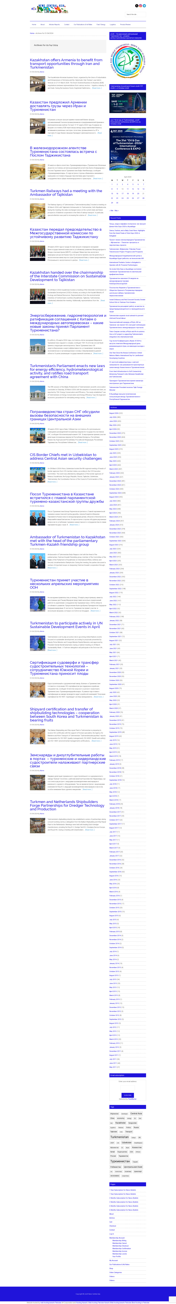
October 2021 (114, 632)
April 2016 (113, 888)
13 (138, 189)
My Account (113, 1260)
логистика (118, 1171)
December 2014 (115, 936)
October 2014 (114, 944)
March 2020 (113, 708)
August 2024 (113, 497)
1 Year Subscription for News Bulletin (122, 1190)
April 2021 (113, 656)
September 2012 (115, 1019)
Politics (128, 1127)
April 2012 (113, 1035)
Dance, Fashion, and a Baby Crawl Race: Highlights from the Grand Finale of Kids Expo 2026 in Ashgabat (127, 233)
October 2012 (114, 1015)
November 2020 (115, 676)
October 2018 (114, 776)
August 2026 (113, 413)
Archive (112, 1218)
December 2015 (115, 900)
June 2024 (113, 505)
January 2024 (114, 525)
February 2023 (114, 569)
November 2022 (115, 581)
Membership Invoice (119, 1251)
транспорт (138, 1171)
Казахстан (137, 1147)
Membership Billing (119, 1241)
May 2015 (113, 924)
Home (32, 33)
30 (117, 203)
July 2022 (112, 597)
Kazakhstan (121, 1123)
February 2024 (114, 521)
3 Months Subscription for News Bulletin (123, 1198)
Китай (112, 1152)
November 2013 (115, 967)
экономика (114, 1176)
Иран (127, 1147)
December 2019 (115, 720)
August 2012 (113, 1023)
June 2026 (113, 421)
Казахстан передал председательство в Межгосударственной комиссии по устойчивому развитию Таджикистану (66, 233)
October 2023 (114, 537)
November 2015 (115, 904)
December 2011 (115, 1051)
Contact (112, 1230)
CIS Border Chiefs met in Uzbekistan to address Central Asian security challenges (66, 456)
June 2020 (113, 696)
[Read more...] (97, 88)
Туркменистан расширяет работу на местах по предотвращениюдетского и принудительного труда (127, 309)
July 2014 (112, 951)
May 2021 (113, 652)
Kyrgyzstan (133, 1123)
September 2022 (115, 589)
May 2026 (113, 425)
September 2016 (115, 872)
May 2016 (113, 884)
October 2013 (114, 971)
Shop (111, 1268)
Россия (113, 1156)
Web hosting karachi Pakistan (120, 1303)
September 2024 (115, 493)
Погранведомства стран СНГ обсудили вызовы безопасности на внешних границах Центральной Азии (65, 415)
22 (112, 198)
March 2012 (113, 1039)
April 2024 (113, 513)
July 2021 (112, 644)
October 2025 (114, 441)
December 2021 (115, 625)
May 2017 (113, 840)
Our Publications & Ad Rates (119, 1264)
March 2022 (113, 613)
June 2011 (113, 1063)
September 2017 (115, 824)
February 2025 (114, 473)
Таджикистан (123, 1156)
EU (135, 1118)
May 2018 (113, 792)
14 (143, 189)
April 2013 (113, 991)
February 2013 (114, 999)
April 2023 (113, 561)
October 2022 (114, 585)
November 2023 (115, 533)
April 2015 (113, 928)
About (111, 1214)
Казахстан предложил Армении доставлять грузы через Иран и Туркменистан (58, 106)
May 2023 (113, 557)
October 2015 (114, 908)
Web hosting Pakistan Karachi (99, 1303)
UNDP (112, 1143)
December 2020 (115, 672)
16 (117, 194)
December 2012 (115, 1007)
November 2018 (115, 772)
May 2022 (113, 605)
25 (128, 198)
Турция (135, 1162)
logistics (113, 1127)
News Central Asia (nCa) (49, 8)
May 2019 (113, 748)
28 (143, 198)
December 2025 (115, 433)
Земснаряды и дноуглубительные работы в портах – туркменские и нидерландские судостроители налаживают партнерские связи (68, 760)
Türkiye (134, 1137)
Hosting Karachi (81, 1303)
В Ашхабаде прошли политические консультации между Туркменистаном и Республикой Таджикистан (124, 396)
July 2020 (112, 692)
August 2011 (113, 1055)
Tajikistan (113, 1132)
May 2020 (113, 700)
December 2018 (115, 768)
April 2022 (113, 609)
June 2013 (113, 983)
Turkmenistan (119, 1137)
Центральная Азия (133, 1167)
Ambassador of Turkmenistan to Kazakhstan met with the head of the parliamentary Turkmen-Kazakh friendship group (67, 540)
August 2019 (113, 736)
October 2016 (114, 868)
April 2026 (113, 429)
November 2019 (115, 724)
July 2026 (112, 417)
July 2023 (112, 549)
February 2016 (114, 896)
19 (133, 194)
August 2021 (113, 640)
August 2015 (113, 916)
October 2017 (114, 820)
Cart (110, 1222)
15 (112, 194)
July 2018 (112, 784)
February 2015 (114, 932)
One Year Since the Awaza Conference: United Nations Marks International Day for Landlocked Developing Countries (126, 355)
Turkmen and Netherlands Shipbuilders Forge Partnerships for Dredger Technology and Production (67, 805)
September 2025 (115, 445)
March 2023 (113, 565)
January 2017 (114, 856)
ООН (131, 1152)
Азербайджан (138, 1143)
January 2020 (114, 716)
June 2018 (113, 788)
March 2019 (113, 756)
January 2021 (114, 668)
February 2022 (114, 617)
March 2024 (113, 517)
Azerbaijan (125, 1114)
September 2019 (115, 732)
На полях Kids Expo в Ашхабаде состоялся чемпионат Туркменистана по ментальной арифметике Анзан (125, 271)
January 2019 (114, 764)
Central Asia (136, 1113)
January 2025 (114, 477)
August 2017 (113, 828)
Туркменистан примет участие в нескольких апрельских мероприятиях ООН (64, 584)
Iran (111, 1123)
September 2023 (115, 541)
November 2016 (115, 864)
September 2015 (115, 912)
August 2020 (113, 688)
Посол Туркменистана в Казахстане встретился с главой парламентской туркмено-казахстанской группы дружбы (67, 498)
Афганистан (114, 1147)
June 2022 (113, 601)
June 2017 (113, 836)
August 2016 (113, 876)
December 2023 (115, 529)
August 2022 (113, 593)
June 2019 (113, 744)
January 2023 (114, 573)
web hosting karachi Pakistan (50, 1303)
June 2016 (113, 880)
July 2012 (112, 1027)
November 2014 (115, 940)
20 (138, 194)
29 (112, 203)
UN (139, 1137)
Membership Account (117, 1238)
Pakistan (120, 1127)
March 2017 (113, 848)
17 (122, 194)
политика (128, 1171)
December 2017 (115, 812)
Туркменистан (120, 1161)
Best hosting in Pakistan (140, 1303)
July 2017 (112, 832)
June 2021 (113, 648)
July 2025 (112, 453)
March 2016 (113, 892)
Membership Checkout (120, 1246)
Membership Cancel (119, 1243)
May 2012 (113, 1031)
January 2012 (114, 1047)
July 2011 (112, 1059)
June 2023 (113, 553)
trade (121, 1132)
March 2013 (113, 995)
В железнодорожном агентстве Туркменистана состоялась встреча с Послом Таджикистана (63, 151)
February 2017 (114, 852)
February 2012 (114, 1043)
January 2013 (114, 1003)
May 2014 (113, 959)
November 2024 (115, 485)
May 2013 (113, 987)
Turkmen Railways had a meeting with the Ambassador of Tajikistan (66, 193)
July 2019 (112, 740)
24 (122, 198)
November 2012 (115, 1011)
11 (128, 189)
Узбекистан (115, 1167)
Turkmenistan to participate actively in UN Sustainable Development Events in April (66, 625)
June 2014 (113, 955)
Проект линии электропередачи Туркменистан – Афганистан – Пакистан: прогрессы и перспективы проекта (127, 242)
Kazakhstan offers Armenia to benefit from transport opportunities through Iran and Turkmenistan (66, 63)
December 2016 (115, 860)
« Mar (111, 211)
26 (133, 198)
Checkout (112, 1226)
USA (118, 1143)
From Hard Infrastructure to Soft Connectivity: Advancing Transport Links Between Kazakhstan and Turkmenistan (126, 374)
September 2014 (115, 948)
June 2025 (113, 457)
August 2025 (113, 449)
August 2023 (113, 545)
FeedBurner (132, 1099)
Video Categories (115, 1272)
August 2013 (113, 975)
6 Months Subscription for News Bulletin (123, 1206)
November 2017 (115, 816)
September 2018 (115, 780)
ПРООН (138, 1152)
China (112, 1118)
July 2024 (112, 501)
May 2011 (113, 1067)
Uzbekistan (126, 1142)
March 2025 (113, 469)
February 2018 (114, 804)
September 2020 (115, 684)
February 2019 (114, 760)
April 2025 (113, 465)
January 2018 (114, 808)
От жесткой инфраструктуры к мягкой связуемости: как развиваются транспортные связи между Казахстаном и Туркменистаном (126, 364)
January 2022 (114, 621)
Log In (111, 1234)
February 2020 (114, 712)
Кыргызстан (122, 1152)
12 (133, 189)
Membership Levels (119, 1254)
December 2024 (115, 481)
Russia (136, 1127)
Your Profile (116, 1256)
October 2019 (114, 728)
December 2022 (115, 577)
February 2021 (114, 664)
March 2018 (113, 800)
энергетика (125, 1176)
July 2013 (112, 979)
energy (129, 1118)
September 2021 (115, 636)
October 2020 (114, 680)
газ (111, 1171)
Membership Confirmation (121, 1249)
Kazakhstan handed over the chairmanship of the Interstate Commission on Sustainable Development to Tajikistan (68, 276)
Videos (111, 1276)
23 (117, 198)
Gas (140, 1118)
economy (120, 1118)
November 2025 (115, 437)
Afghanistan (114, 1114)
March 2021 (113, 660)
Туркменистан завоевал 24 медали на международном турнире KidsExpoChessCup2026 (123, 281)
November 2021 (115, 629)
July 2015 (112, 920)
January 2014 (114, 963)
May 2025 (113, 461)
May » (117, 211)
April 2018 (113, 796)
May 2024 (113, 509)
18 (128, 194)
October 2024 (114, 489)
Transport (128, 1132)
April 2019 (113, 752)
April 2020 (113, 704)
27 (138, 198)
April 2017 (113, 844)
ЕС (122, 1147)
